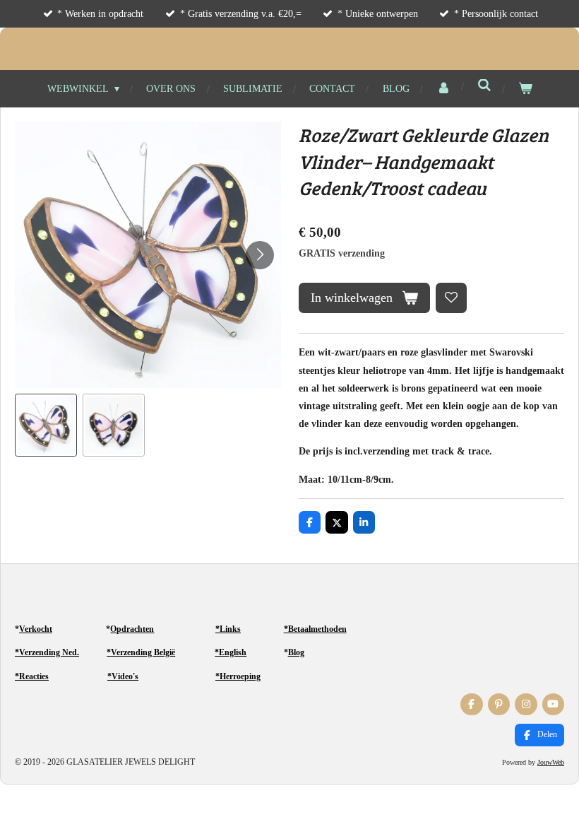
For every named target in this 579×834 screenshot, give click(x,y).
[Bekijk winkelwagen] (525, 88)
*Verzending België (141, 652)
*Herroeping (238, 676)
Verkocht (35, 629)
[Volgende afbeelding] (260, 255)
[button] (46, 425)
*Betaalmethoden (315, 629)
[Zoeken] (484, 86)
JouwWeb (550, 762)
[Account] (443, 88)
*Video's (122, 676)
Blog (296, 652)
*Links (228, 629)
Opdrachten (132, 629)
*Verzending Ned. (47, 652)
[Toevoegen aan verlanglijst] (451, 298)
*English (230, 652)
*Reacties (32, 676)
